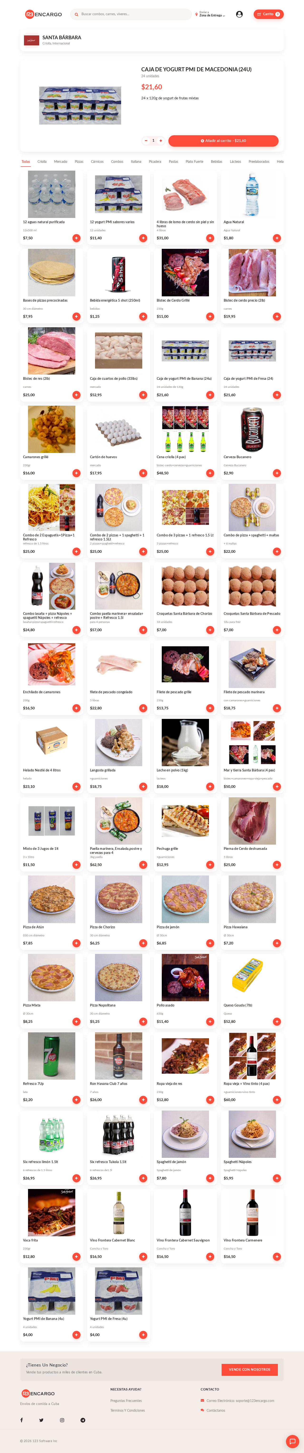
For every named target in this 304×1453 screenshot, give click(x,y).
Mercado (60, 162)
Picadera (155, 162)
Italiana (136, 162)
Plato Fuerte (194, 162)
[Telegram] (84, 1421)
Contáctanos (216, 1410)
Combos (117, 162)
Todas (26, 162)
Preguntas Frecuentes (126, 1401)
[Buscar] (76, 14)
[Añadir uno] (161, 141)
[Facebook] (22, 1421)
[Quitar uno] (146, 141)
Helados (283, 162)
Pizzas (79, 162)
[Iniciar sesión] (239, 14)
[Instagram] (63, 1421)
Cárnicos (97, 162)
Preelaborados (259, 162)
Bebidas (216, 162)
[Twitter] (42, 1421)
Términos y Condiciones (127, 1410)
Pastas (173, 162)
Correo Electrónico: (240, 1401)
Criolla (42, 162)
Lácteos (235, 162)
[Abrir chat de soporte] (292, 1441)
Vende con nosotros (250, 1369)
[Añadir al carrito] (76, 238)
